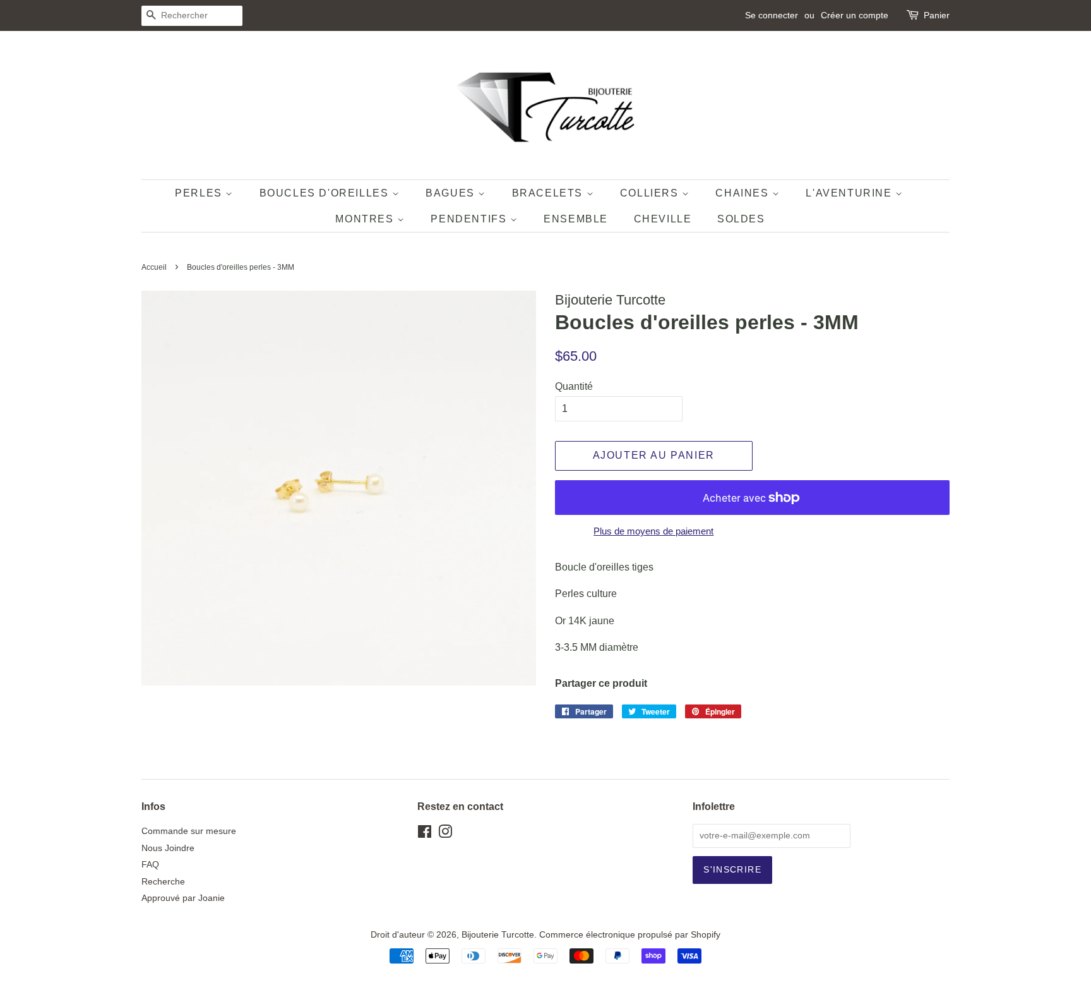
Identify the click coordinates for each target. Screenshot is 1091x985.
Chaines (743, 193)
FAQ (150, 864)
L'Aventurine (850, 193)
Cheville (663, 219)
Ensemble (576, 219)
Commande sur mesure (188, 831)
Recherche (163, 881)
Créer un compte (854, 15)
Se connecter (771, 15)
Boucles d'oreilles (325, 193)
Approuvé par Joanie (183, 898)
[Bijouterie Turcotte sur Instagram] (445, 834)
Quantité (574, 386)
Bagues (452, 193)
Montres (366, 219)
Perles (200, 193)
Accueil (154, 267)
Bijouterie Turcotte (498, 935)
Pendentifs (470, 219)
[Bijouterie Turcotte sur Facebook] (424, 834)
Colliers (651, 193)
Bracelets (549, 193)
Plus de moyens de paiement (653, 531)
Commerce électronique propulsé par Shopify (629, 935)
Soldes (741, 219)
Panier (937, 15)
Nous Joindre (167, 848)
